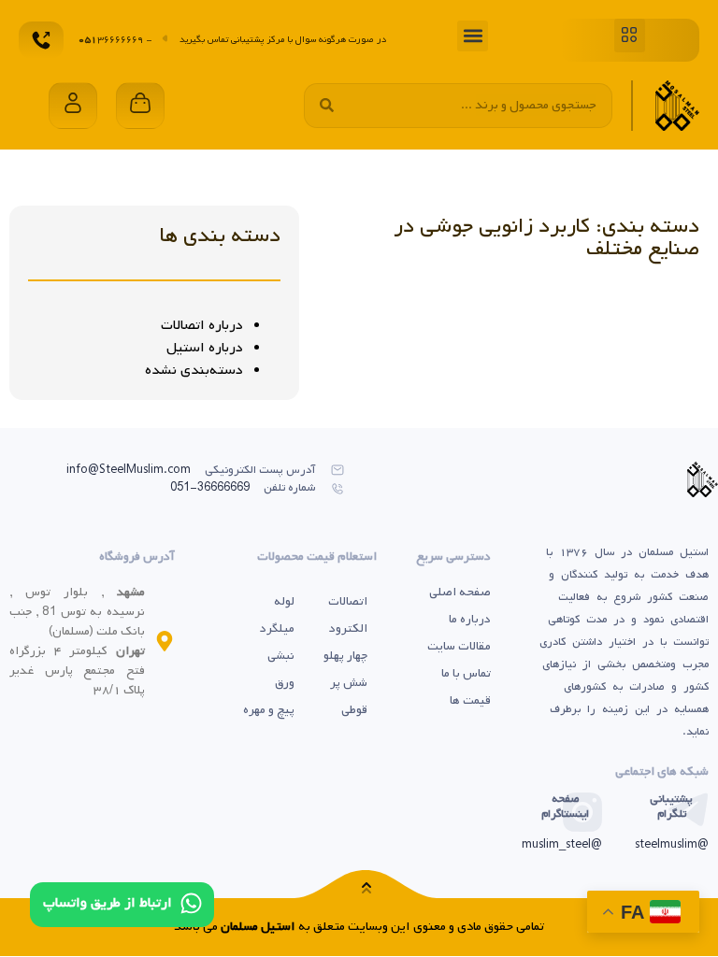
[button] (629, 35)
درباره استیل (204, 347)
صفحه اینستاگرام (565, 806)
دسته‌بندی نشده (194, 370)
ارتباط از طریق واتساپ (107, 903)
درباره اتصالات (202, 325)
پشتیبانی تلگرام (671, 806)
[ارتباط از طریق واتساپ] (191, 903)
